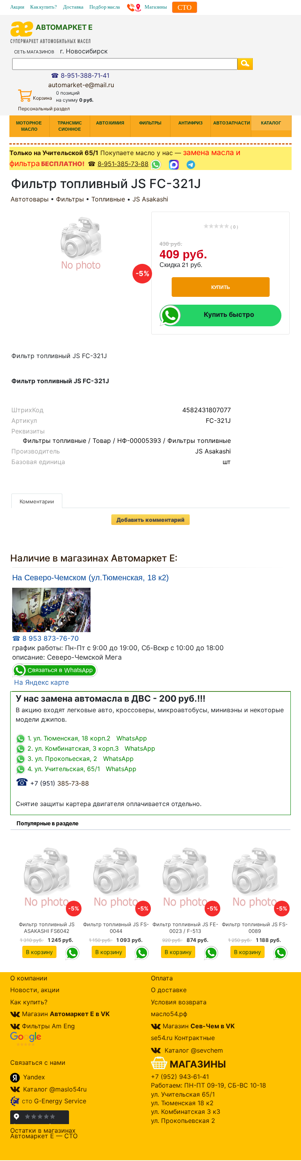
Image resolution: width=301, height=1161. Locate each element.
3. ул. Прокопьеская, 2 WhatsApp (79, 758)
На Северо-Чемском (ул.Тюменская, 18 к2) (90, 577)
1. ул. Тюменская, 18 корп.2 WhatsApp (86, 738)
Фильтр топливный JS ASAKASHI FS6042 (46, 927)
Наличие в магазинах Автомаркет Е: (94, 558)
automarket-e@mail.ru (81, 85)
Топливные (108, 199)
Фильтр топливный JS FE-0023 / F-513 (185, 927)
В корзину (39, 952)
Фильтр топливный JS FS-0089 (255, 927)
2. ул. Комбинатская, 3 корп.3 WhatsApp (90, 748)
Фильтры (70, 199)
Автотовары (30, 199)
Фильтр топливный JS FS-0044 (116, 927)
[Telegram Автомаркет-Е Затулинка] (192, 164)
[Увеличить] (51, 609)
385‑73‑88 (52, 783)
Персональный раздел (44, 109)
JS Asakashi (150, 199)
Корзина (42, 98)
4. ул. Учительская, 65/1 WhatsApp (80, 769)
